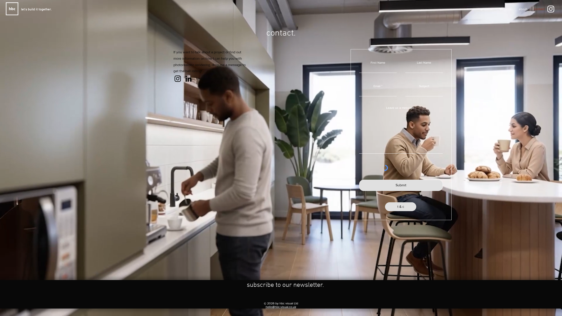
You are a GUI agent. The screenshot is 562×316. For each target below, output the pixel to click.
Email (376, 86)
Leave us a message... (401, 107)
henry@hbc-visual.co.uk (214, 78)
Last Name (424, 62)
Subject (424, 86)
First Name (378, 62)
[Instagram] (550, 9)
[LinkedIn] (188, 78)
